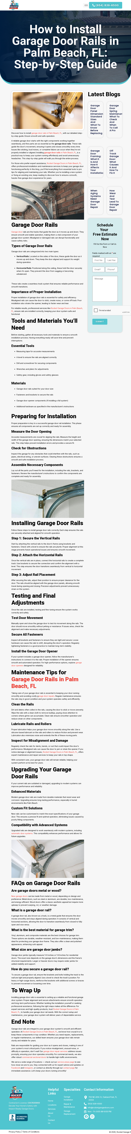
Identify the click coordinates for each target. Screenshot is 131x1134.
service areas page (65, 1062)
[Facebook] (86, 1116)
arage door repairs (46, 696)
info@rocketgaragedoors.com (101, 1107)
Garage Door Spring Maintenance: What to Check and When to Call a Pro (118, 118)
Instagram (28, 1068)
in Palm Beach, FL (60, 152)
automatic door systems (22, 833)
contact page (69, 1068)
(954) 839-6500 (95, 1104)
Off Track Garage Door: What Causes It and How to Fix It (114, 162)
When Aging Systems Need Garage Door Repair (95, 199)
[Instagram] (92, 1116)
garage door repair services (55, 1051)
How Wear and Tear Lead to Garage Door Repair (114, 200)
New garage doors (19, 896)
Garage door (16, 232)
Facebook (15, 1068)
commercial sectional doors (34, 1057)
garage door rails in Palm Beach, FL (46, 133)
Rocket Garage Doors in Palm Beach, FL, (64, 163)
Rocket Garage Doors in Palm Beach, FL (59, 752)
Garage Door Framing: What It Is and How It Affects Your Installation (97, 162)
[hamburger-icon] (86, 5)
